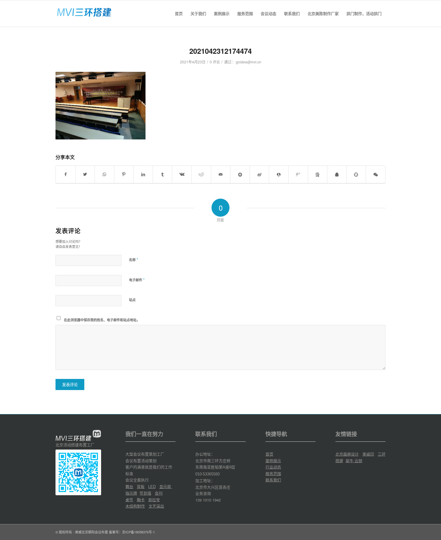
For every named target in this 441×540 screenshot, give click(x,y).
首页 (269, 454)
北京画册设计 (347, 454)
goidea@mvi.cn (248, 61)
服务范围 (273, 473)
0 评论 (215, 61)
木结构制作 (135, 506)
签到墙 (145, 493)
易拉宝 (154, 499)
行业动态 (273, 467)
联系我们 (273, 480)
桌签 (129, 499)
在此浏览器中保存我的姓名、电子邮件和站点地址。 (102, 320)
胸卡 (141, 499)
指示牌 (131, 493)
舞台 (129, 486)
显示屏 (165, 486)
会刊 (159, 493)
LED (152, 486)
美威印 (368, 454)
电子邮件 (137, 279)
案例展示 (273, 460)
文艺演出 (156, 506)
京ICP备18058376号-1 (138, 531)
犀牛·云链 (354, 460)
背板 (141, 486)
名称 (133, 259)
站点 (132, 299)
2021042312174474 (220, 51)
